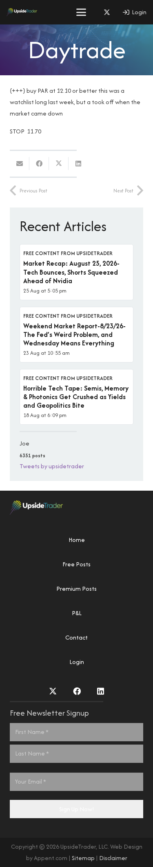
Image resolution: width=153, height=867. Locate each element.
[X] (106, 12)
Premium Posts (76, 588)
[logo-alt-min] (22, 12)
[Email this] (19, 163)
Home (77, 539)
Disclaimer (113, 858)
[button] (81, 12)
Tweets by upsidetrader (52, 466)
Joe (24, 443)
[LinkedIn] (100, 691)
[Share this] (39, 163)
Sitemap (83, 858)
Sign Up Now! (76, 809)
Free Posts (76, 564)
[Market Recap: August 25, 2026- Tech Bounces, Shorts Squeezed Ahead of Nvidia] (76, 272)
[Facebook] (77, 691)
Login (76, 661)
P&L (77, 613)
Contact (76, 637)
